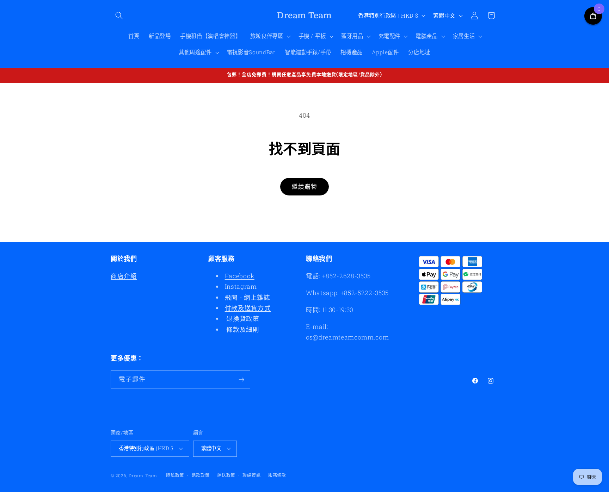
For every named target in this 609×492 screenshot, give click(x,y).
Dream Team (143, 475)
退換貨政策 (243, 318)
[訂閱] (241, 379)
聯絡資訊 (251, 475)
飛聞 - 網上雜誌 (247, 297)
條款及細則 (242, 329)
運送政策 (226, 475)
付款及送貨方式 (248, 308)
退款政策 (201, 475)
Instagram (241, 286)
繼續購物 (304, 186)
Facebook (239, 276)
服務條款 (277, 475)
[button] (119, 15)
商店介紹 (124, 276)
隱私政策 (175, 475)
